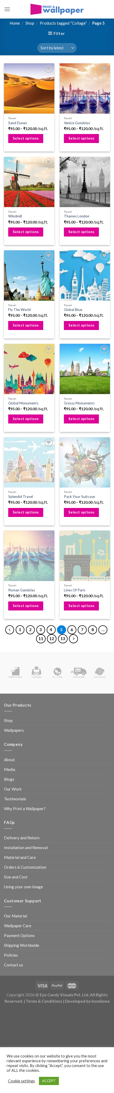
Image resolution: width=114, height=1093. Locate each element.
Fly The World (19, 309)
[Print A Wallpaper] (57, 9)
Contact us (13, 964)
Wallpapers (14, 730)
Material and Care (20, 857)
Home (15, 23)
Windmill (15, 216)
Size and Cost (16, 877)
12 (51, 638)
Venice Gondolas (77, 123)
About (9, 759)
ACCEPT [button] (49, 1081)
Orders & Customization (25, 867)
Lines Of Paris (74, 590)
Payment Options (19, 935)
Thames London (76, 216)
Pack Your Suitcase (79, 496)
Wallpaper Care (17, 925)
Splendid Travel (20, 496)
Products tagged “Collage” (63, 23)
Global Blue (73, 309)
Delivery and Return (22, 837)
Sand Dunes (17, 123)
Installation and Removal (26, 847)
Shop (29, 23)
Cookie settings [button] (21, 1081)
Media (9, 769)
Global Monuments (23, 403)
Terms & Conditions (44, 1001)
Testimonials (15, 798)
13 (62, 638)
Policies (11, 955)
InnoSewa (100, 1001)
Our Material (15, 915)
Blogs (9, 779)
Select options (26, 138)
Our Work (12, 789)
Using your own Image (23, 886)
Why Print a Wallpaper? (25, 808)
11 (40, 638)
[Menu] (7, 9)
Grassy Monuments (79, 403)
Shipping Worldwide (21, 945)
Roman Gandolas (21, 590)
